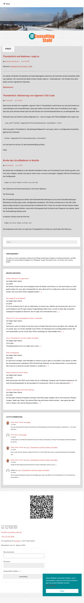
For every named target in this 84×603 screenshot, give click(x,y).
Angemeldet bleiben (11, 571)
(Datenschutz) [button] (51, 585)
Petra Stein (14, 435)
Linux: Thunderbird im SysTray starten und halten (41, 447)
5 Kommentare (9, 165)
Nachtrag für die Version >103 (21, 66)
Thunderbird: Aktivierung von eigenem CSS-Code (29, 95)
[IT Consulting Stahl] (41, 19)
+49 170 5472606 (7, 536)
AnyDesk (17, 541)
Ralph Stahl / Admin (17, 422)
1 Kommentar (9, 100)
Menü (8, 4)
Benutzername (9, 552)
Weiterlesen (8, 87)
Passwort (7, 561)
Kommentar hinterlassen (12, 61)
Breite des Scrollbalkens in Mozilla (21, 160)
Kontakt (28, 422)
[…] (40, 292)
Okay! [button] (62, 591)
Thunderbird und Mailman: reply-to (21, 56)
